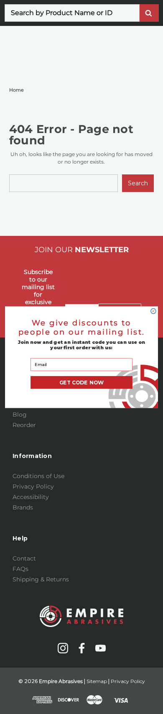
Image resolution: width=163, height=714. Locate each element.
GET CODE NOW (81, 382)
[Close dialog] (153, 310)
